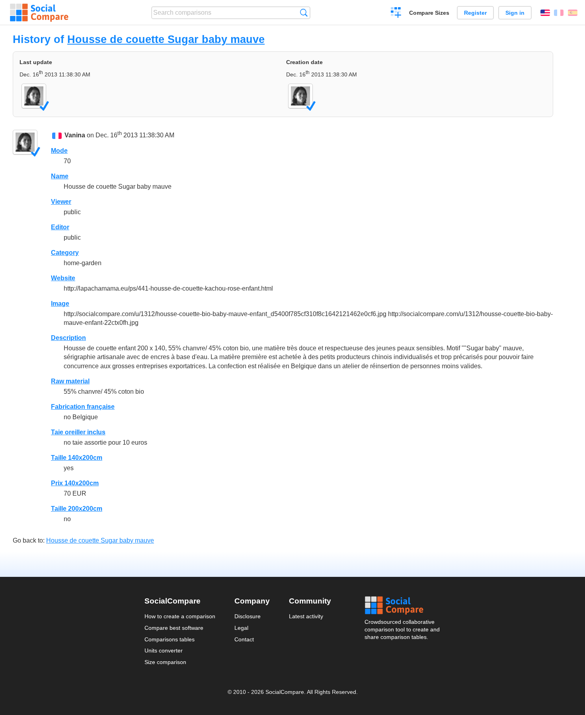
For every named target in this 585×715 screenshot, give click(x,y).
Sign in (515, 13)
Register (475, 13)
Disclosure (247, 616)
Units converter (163, 650)
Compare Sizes (429, 13)
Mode (59, 150)
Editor (60, 227)
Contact (244, 639)
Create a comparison (396, 13)
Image (60, 303)
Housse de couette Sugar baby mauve (166, 39)
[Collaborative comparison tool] (39, 12)
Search (304, 12)
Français (559, 13)
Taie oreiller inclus (78, 432)
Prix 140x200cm (75, 483)
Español (572, 13)
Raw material (70, 381)
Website (63, 278)
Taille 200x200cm (76, 508)
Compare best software (173, 628)
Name (59, 176)
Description (68, 337)
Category (65, 252)
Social (403, 605)
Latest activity (306, 616)
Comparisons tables (169, 639)
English (545, 13)
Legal (241, 628)
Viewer (61, 201)
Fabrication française (83, 406)
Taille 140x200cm (76, 457)
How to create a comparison (179, 616)
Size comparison (165, 662)
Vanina (74, 135)
